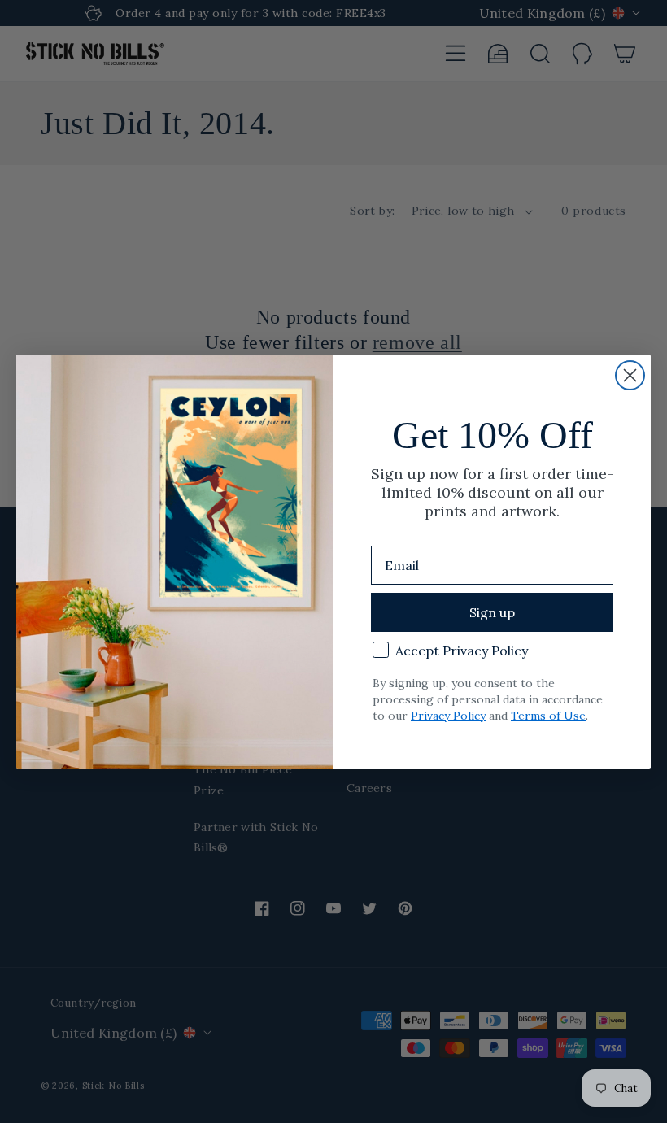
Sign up (492, 612)
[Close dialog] (630, 375)
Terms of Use (548, 715)
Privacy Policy (448, 715)
